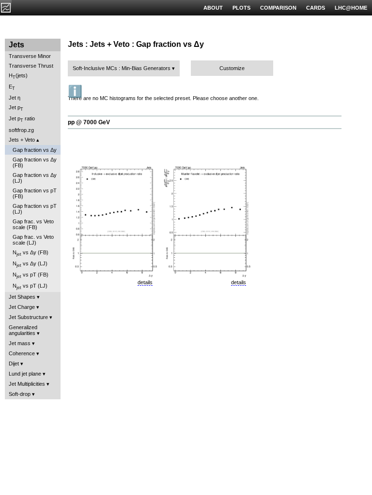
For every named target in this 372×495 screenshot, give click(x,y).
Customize (232, 68)
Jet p (16, 108)
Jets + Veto (22, 140)
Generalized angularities (23, 330)
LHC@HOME (351, 8)
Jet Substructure (28, 317)
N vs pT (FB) (30, 275)
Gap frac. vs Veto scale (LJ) (33, 240)
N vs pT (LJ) (30, 286)
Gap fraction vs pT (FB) (35, 193)
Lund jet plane (25, 374)
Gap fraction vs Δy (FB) (35, 162)
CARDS (315, 8)
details (145, 282)
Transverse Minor (30, 56)
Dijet (14, 363)
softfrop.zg (21, 130)
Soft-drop (20, 394)
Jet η (14, 98)
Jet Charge (22, 307)
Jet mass (20, 343)
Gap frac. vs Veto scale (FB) (33, 224)
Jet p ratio (22, 119)
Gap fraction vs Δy (35, 150)
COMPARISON (278, 8)
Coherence (22, 353)
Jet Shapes (22, 297)
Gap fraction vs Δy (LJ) (35, 178)
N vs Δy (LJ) (30, 264)
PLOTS (241, 8)
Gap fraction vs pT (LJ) (35, 209)
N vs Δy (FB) (30, 253)
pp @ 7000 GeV (89, 122)
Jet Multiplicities (27, 384)
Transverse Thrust (31, 66)
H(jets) (18, 76)
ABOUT (213, 8)
